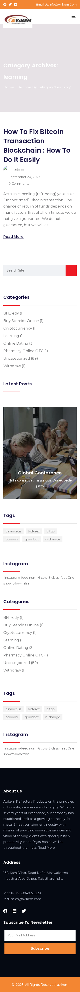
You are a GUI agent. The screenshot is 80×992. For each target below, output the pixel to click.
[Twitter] (10, 4)
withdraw (12, 366)
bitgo (50, 531)
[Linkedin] (15, 4)
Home (8, 87)
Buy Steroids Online (21, 321)
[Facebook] (4, 4)
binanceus (13, 531)
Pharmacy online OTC (23, 351)
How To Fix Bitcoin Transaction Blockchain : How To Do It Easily (36, 145)
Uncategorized (16, 358)
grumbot (32, 539)
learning (11, 336)
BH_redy (11, 313)
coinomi (12, 539)
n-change (52, 539)
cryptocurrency (17, 328)
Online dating (15, 343)
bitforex (34, 531)
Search (71, 270)
